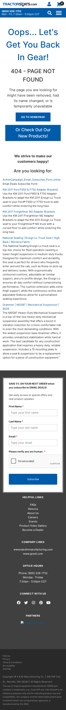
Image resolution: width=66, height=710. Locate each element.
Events (33, 521)
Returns (33, 509)
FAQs (33, 504)
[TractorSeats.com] (20, 4)
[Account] (50, 4)
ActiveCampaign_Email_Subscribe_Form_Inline (32, 179)
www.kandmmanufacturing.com (33, 549)
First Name (16, 406)
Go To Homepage (33, 116)
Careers (33, 517)
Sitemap (7, 668)
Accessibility (9, 665)
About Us (33, 513)
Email (13, 436)
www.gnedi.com (33, 553)
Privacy (6, 659)
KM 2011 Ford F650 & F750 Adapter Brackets (30, 189)
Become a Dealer (33, 530)
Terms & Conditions (12, 662)
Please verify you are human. (27, 451)
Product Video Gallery (33, 525)
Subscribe (33, 479)
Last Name (16, 421)
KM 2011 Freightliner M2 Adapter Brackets (29, 211)
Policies (6, 656)
